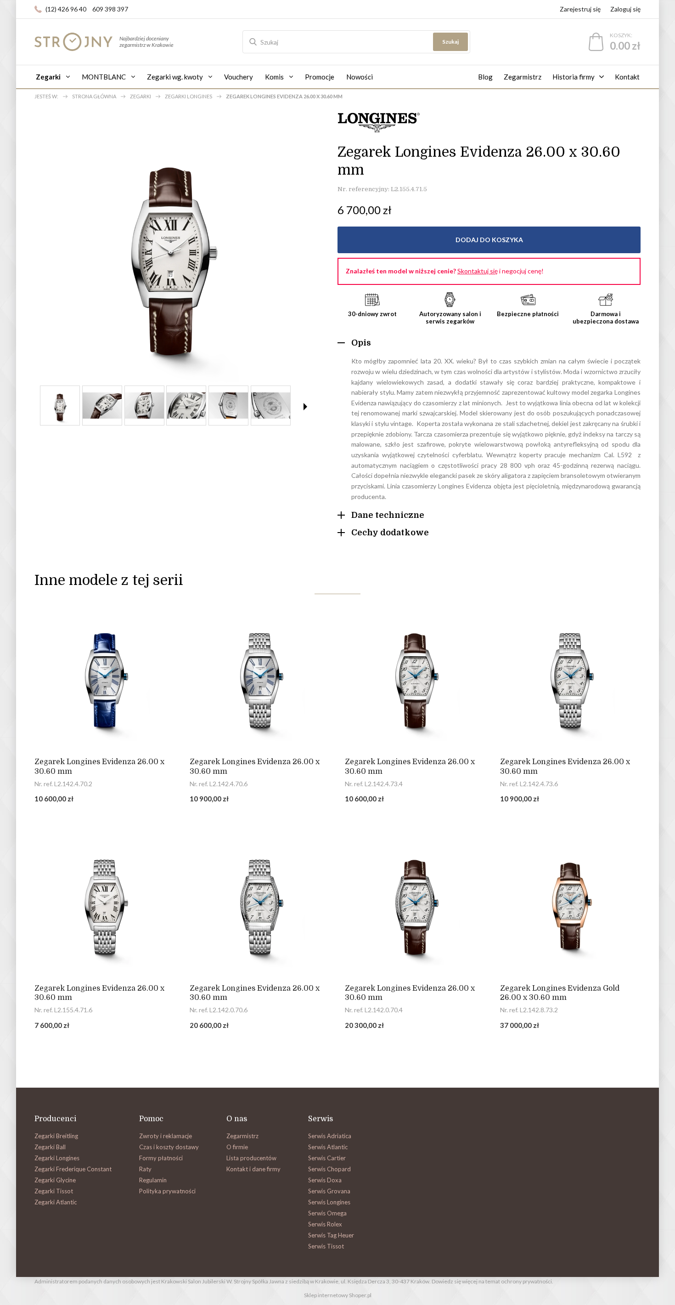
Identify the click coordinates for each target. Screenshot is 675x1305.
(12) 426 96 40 (65, 9)
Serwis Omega (327, 1213)
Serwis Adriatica (329, 1136)
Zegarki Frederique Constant (73, 1169)
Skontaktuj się (477, 271)
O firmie (237, 1147)
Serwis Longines (329, 1202)
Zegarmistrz (522, 77)
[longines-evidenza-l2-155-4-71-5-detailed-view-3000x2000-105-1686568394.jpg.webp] (144, 405)
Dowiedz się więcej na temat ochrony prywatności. (492, 1281)
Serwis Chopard (329, 1169)
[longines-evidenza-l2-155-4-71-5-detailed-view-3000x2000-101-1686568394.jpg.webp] (102, 405)
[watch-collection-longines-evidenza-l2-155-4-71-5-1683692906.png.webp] (59, 405)
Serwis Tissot (326, 1246)
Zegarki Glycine (55, 1180)
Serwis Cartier (327, 1158)
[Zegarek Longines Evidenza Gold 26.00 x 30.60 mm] (570, 901)
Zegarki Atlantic (55, 1202)
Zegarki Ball (50, 1147)
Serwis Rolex (325, 1224)
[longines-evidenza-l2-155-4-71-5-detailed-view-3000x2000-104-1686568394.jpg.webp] (270, 405)
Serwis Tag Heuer (331, 1235)
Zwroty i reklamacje (165, 1136)
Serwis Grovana (329, 1191)
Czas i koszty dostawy (169, 1147)
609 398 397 (110, 9)
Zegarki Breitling (56, 1136)
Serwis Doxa (325, 1180)
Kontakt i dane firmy (253, 1169)
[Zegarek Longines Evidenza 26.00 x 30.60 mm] (104, 674)
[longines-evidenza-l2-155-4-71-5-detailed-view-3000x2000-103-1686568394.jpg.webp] (228, 405)
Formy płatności (161, 1158)
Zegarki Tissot (53, 1191)
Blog (485, 77)
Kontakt (627, 77)
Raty (145, 1169)
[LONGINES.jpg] (186, 405)
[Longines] (379, 121)
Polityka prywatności (167, 1191)
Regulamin (153, 1180)
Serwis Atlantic (328, 1147)
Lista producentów (251, 1158)
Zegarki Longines (56, 1158)
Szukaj (450, 41)
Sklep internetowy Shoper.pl (337, 1295)
